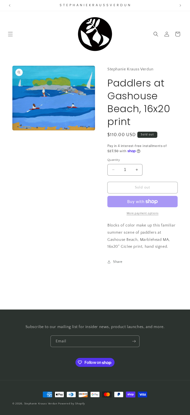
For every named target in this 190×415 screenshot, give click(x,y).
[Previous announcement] (9, 5)
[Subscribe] (133, 341)
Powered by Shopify (71, 403)
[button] (10, 34)
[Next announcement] (180, 5)
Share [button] (117, 262)
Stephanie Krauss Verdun (40, 403)
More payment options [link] (143, 213)
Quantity (113, 160)
